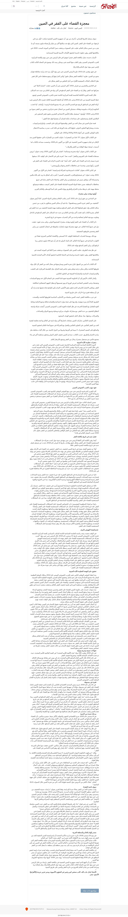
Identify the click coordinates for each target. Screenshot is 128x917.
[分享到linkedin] (39, 28)
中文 (13, 1)
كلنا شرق (64, 6)
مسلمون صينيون (90, 13)
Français (23, 1)
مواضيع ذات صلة (89, 891)
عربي (28, 1)
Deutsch (32, 1)
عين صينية (82, 6)
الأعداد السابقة (39, 1)
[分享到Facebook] (37, 28)
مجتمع (73, 6)
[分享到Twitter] (35, 28)
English (18, 1)
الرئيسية (93, 6)
